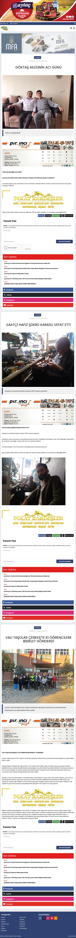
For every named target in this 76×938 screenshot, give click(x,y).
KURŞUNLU (22, 922)
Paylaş (41, 216)
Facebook (9, 290)
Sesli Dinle (69, 216)
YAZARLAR (15, 23)
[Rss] (55, 918)
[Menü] (71, 28)
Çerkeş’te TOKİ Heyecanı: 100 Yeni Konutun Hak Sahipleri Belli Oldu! (28, 279)
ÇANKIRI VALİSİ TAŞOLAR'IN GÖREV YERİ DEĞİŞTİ (20, 284)
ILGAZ (2, 926)
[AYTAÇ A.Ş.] (38, 10)
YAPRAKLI (21, 919)
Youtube (9, 305)
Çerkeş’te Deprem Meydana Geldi (16, 274)
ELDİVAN (3, 919)
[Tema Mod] (74, 28)
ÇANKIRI (3, 928)
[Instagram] (47, 918)
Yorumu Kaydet (64, 241)
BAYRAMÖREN (23, 928)
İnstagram (10, 300)
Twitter (9, 295)
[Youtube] (51, 918)
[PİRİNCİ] (38, 154)
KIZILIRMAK (4, 930)
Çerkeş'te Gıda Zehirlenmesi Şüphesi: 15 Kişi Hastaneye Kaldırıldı (27, 263)
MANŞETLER (5, 23)
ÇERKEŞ (37, 58)
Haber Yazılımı (72, 936)
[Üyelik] (75, 23)
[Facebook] (40, 918)
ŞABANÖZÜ (22, 924)
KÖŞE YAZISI (22, 917)
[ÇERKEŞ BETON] (38, 43)
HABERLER (22, 926)
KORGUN (3, 922)
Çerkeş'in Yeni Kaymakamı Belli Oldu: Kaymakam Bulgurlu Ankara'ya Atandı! (31, 268)
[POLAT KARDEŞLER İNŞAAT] (38, 200)
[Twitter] (44, 918)
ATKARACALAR (5, 924)
